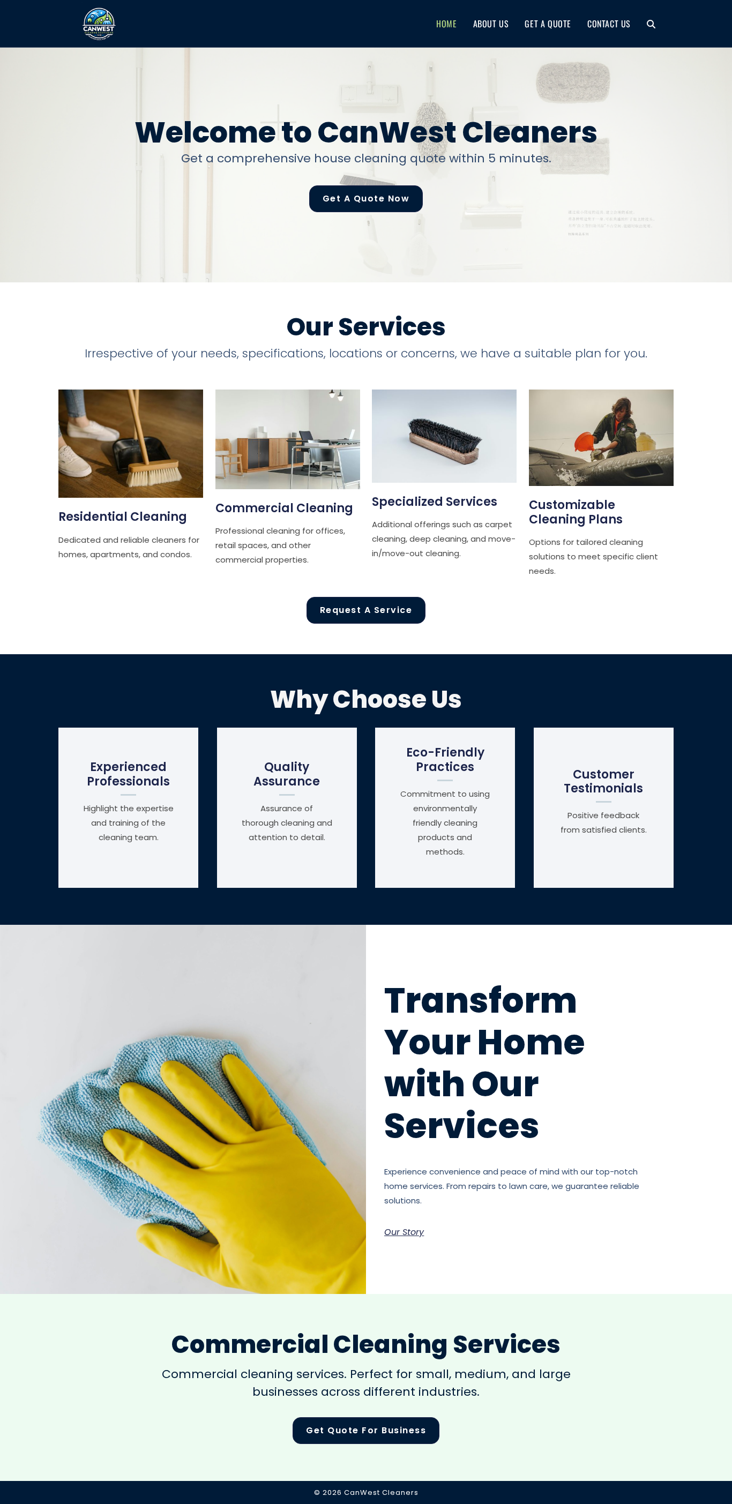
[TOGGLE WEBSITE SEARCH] (651, 23)
